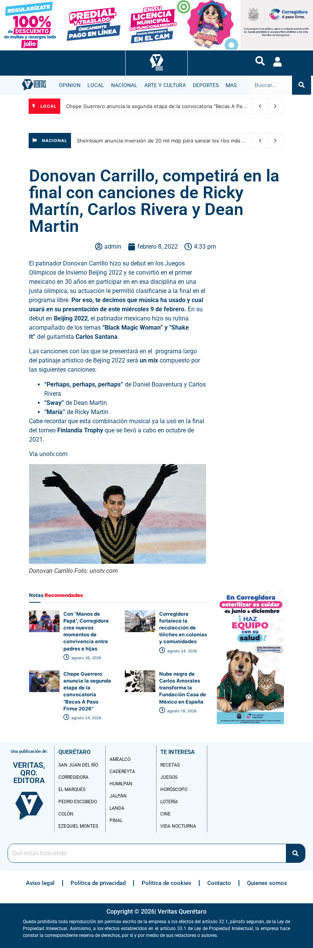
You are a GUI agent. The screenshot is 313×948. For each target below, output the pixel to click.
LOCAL (95, 85)
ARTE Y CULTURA (165, 85)
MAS (231, 85)
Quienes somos (267, 883)
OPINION (70, 85)
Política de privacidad (98, 883)
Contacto (219, 883)
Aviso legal (40, 883)
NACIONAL (124, 85)
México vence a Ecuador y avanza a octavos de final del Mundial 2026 (160, 141)
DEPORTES (206, 85)
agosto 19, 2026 (181, 711)
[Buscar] (301, 85)
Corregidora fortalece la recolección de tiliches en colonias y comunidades (183, 628)
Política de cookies (166, 883)
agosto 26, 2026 (85, 657)
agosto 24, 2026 (181, 651)
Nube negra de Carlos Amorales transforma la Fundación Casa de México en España (182, 688)
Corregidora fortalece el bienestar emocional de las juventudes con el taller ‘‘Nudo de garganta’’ (180, 106)
